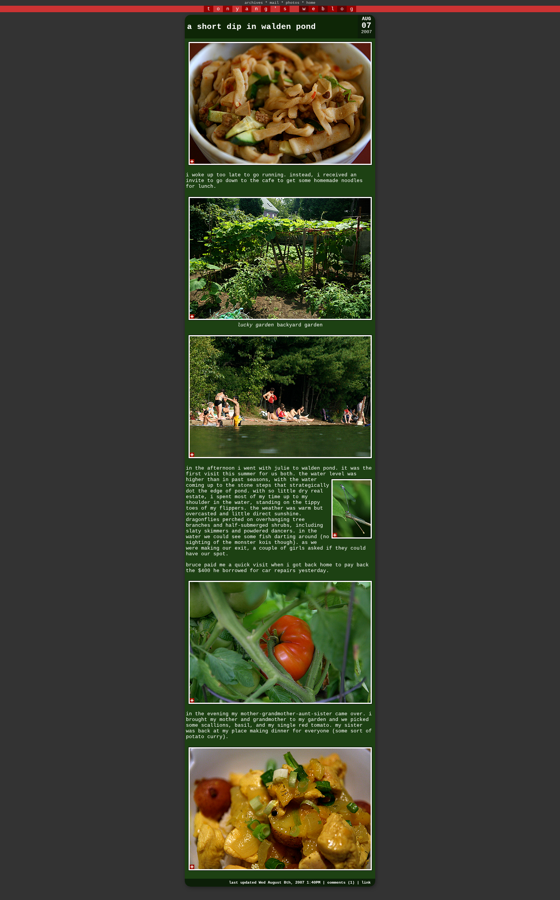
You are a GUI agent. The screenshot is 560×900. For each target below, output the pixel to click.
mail (274, 3)
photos (292, 3)
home (310, 3)
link (366, 883)
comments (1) (341, 883)
